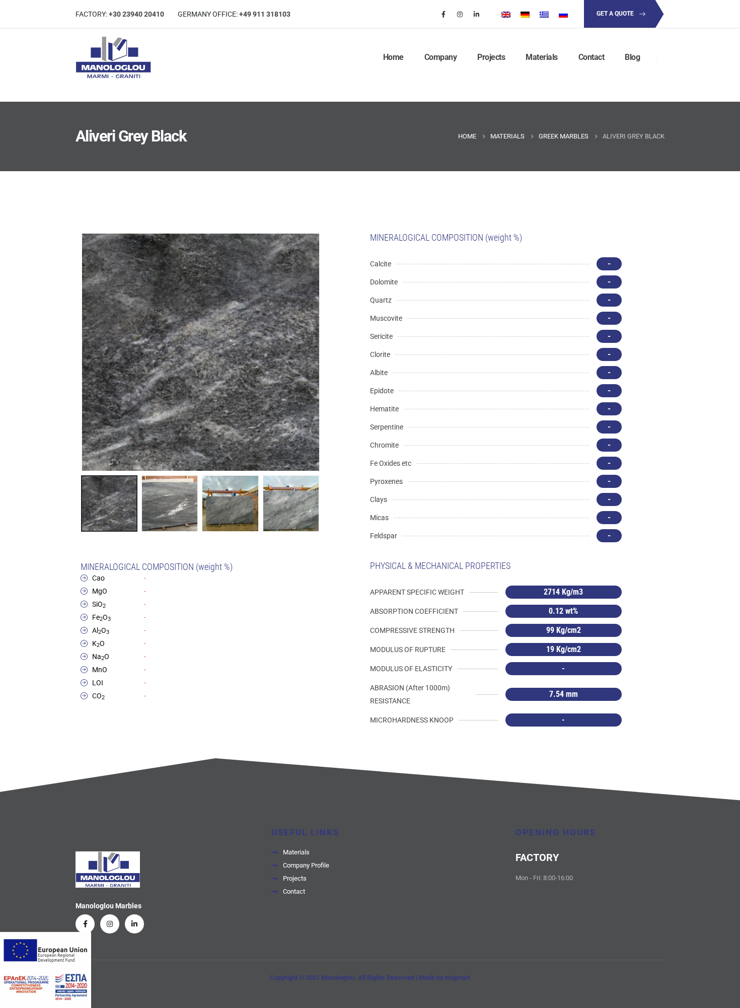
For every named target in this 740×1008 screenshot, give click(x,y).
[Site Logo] (113, 57)
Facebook (85, 923)
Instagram (109, 923)
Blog (632, 57)
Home (393, 57)
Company (440, 57)
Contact (591, 57)
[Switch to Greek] (544, 14)
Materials (542, 57)
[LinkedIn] (477, 14)
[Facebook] (443, 14)
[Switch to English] (505, 14)
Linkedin (134, 923)
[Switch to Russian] (563, 14)
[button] (83, 352)
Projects (491, 57)
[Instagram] (460, 14)
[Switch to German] (525, 14)
